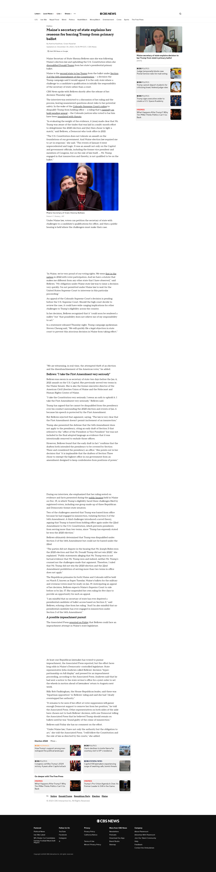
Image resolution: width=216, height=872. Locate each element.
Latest (37, 14)
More (53, 741)
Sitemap (112, 844)
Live (59, 14)
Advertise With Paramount (145, 835)
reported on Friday (79, 622)
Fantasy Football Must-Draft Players (44, 841)
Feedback (138, 844)
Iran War (43, 20)
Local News (48, 14)
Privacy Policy (89, 831)
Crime (119, 20)
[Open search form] (180, 14)
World (64, 20)
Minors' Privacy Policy (92, 844)
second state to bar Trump (73, 73)
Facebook (63, 835)
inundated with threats (69, 116)
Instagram (63, 838)
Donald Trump (65, 796)
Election (96, 796)
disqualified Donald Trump (60, 65)
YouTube (62, 831)
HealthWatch (82, 20)
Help (136, 841)
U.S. (36, 20)
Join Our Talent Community (145, 838)
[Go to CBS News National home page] (108, 14)
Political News (39, 831)
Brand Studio (114, 841)
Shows (68, 14)
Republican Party (82, 796)
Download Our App (116, 838)
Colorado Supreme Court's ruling (90, 106)
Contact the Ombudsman (144, 848)
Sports (126, 20)
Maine (105, 796)
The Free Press (137, 20)
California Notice (90, 835)
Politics (72, 20)
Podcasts (112, 835)
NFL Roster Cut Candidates (44, 838)
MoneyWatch (95, 20)
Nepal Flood (54, 20)
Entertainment (108, 20)
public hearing (96, 497)
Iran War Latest (39, 835)
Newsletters (114, 831)
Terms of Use (89, 841)
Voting (53, 796)
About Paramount (141, 831)
